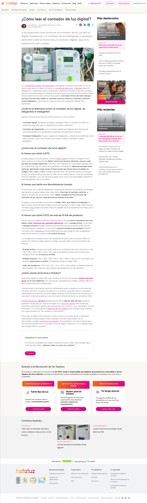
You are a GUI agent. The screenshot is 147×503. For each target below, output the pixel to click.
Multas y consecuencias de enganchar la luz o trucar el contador (109, 35)
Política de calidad (81, 498)
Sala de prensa (76, 477)
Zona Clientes (124, 3)
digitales (78, 88)
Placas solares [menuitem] (45, 3)
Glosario (94, 477)
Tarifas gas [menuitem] (33, 3)
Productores (53, 483)
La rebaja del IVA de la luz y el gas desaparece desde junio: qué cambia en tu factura (110, 138)
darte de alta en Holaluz (57, 309)
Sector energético (56, 10)
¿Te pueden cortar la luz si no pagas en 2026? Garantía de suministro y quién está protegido (111, 148)
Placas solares (70, 10)
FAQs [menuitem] (80, 3)
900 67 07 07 (96, 3)
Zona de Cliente (68, 304)
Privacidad (51, 498)
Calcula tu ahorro (73, 409)
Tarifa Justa (61, 159)
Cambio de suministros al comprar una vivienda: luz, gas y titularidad (111, 126)
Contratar (110, 3)
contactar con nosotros (49, 321)
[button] (3, 3)
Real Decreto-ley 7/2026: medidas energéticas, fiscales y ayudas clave (110, 159)
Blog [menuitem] (74, 3)
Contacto (95, 481)
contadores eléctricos (64, 88)
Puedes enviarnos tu (33, 301)
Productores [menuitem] (66, 3)
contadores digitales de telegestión (39, 86)
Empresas (5, 10)
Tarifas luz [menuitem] (24, 3)
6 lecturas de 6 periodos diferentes (48, 223)
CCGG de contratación (62, 498)
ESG (72, 481)
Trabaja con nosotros (57, 473)
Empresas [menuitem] (56, 3)
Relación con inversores (79, 473)
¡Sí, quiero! (30, 353)
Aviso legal (43, 498)
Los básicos (41, 10)
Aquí (32, 208)
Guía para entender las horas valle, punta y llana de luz (110, 46)
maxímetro (39, 231)
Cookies (72, 498)
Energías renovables (19, 10)
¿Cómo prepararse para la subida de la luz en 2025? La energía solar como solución (111, 63)
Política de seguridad (107, 498)
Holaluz (32, 10)
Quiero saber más (108, 409)
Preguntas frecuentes (99, 473)
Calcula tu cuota (38, 409)
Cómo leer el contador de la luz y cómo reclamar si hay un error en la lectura (36, 432)
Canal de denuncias (93, 498)
